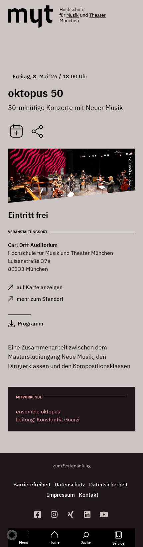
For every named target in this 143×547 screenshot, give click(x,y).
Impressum (61, 494)
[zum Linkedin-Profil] (88, 514)
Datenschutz (70, 484)
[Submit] (16, 131)
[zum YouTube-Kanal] (104, 514)
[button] (12, 535)
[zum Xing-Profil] (71, 514)
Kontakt (88, 494)
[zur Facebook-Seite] (38, 514)
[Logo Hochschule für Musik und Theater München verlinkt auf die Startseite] (30, 16)
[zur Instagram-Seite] (55, 514)
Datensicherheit (108, 484)
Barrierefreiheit (32, 484)
